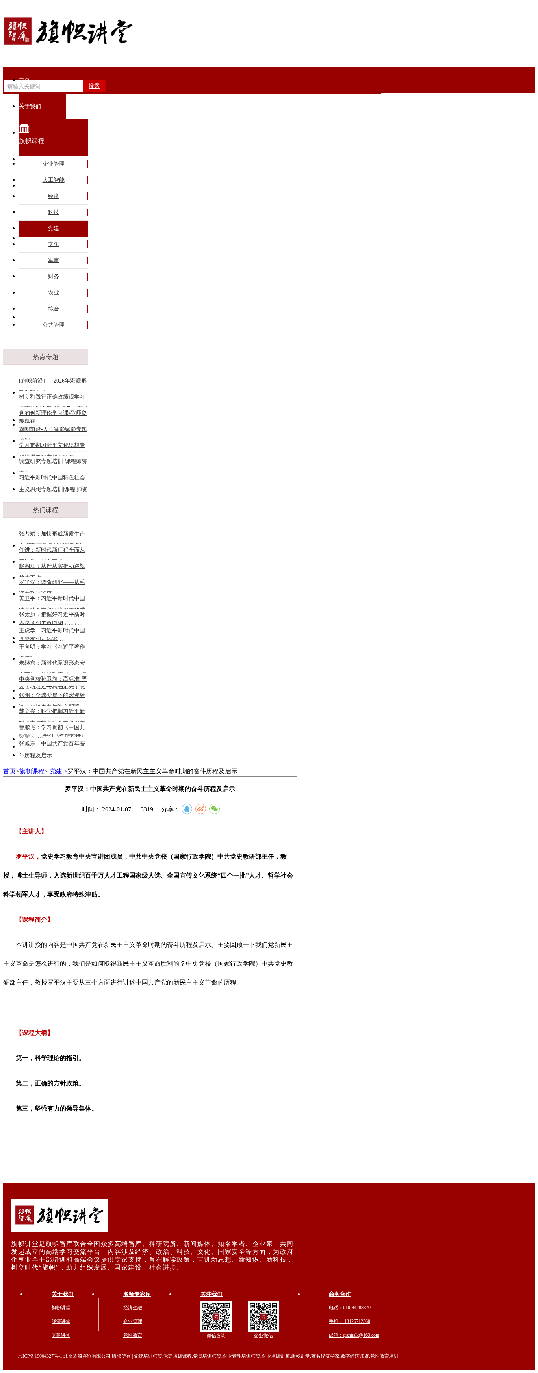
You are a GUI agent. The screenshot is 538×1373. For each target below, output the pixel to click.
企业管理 (54, 164)
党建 (53, 228)
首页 (24, 80)
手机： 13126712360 (349, 1321)
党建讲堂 (61, 1335)
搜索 (94, 86)
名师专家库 (137, 1294)
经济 (53, 196)
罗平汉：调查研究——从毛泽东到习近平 (52, 583)
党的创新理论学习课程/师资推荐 (53, 414)
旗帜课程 (32, 771)
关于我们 (63, 1294)
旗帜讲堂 (61, 1307)
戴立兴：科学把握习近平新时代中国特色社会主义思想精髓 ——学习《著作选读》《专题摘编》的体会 (53, 712)
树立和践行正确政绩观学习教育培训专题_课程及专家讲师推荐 (53, 398)
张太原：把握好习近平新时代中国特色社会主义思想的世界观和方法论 (52, 616)
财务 (53, 276)
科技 (53, 212)
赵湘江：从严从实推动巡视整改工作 (52, 567)
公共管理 (54, 325)
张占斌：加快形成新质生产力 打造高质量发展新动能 (52, 535)
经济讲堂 (61, 1321)
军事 (53, 260)
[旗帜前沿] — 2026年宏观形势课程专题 (53, 382)
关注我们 (211, 1294)
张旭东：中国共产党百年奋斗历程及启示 (52, 745)
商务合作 (340, 1294)
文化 (53, 244)
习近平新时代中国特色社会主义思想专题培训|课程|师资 (53, 479)
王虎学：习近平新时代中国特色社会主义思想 (52, 632)
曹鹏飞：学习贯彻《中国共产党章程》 (52, 729)
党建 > (58, 771)
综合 (53, 309)
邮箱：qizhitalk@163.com (354, 1335)
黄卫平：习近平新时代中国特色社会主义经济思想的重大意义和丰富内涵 (52, 599)
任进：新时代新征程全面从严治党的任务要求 (52, 551)
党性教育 (132, 1335)
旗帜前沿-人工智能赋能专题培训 (53, 430)
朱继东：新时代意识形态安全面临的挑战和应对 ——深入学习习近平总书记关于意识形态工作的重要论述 (53, 664)
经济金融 (132, 1307)
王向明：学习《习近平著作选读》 (52, 648)
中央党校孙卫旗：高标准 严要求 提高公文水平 (53, 680)
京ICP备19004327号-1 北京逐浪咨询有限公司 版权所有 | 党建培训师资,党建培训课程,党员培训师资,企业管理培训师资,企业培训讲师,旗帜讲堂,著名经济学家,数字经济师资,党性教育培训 (208, 1356)
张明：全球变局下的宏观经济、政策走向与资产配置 (52, 696)
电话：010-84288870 (350, 1307)
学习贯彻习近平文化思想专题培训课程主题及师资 (52, 446)
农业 (53, 293)
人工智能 (54, 180)
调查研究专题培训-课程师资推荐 (53, 463)
